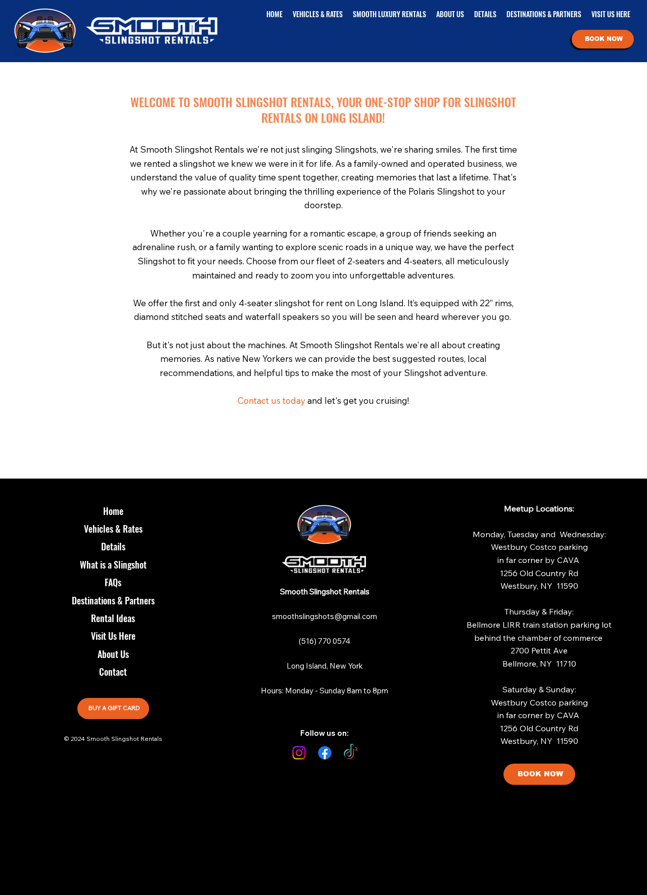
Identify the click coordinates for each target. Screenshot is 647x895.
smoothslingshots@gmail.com (324, 616)
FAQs (113, 582)
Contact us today (271, 400)
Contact (113, 671)
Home (113, 510)
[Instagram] (299, 753)
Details (113, 546)
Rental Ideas (113, 618)
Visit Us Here (113, 635)
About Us (113, 654)
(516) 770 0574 (324, 641)
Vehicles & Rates (113, 528)
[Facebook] (325, 753)
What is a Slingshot (113, 564)
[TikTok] (350, 753)
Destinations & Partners (113, 600)
